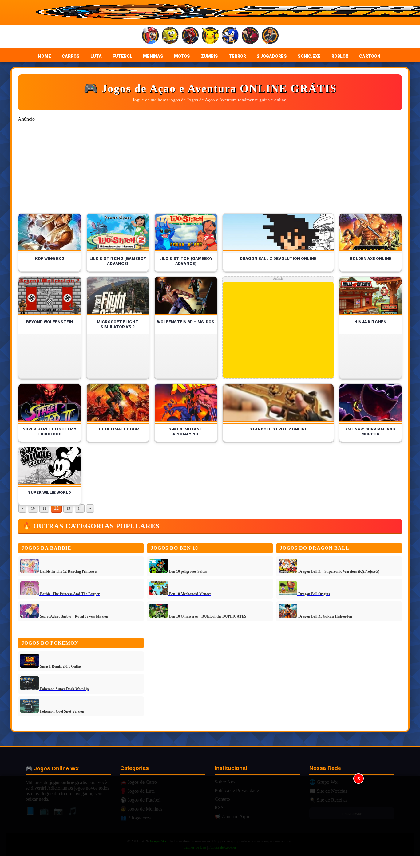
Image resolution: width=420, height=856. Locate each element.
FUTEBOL (122, 56)
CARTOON (369, 56)
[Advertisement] (210, 816)
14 (79, 508)
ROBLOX (339, 56)
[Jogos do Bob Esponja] (170, 36)
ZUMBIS (209, 56)
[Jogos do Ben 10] (250, 36)
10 (33, 508)
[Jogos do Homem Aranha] (190, 36)
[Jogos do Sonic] (230, 36)
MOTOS (182, 56)
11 (44, 508)
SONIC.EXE (309, 56)
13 (68, 508)
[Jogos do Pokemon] (210, 36)
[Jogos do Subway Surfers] (270, 36)
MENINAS (153, 56)
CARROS (71, 56)
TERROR (237, 56)
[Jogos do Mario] (150, 36)
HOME (44, 56)
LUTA (96, 56)
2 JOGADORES (272, 56)
